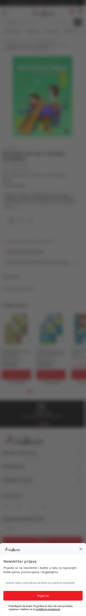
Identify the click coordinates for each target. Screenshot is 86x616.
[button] (81, 548)
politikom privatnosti (48, 609)
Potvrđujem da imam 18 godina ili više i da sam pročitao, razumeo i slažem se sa (41, 608)
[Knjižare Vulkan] (11, 548)
